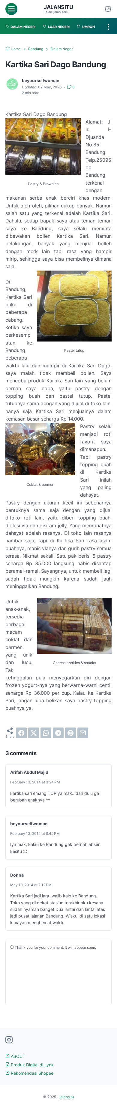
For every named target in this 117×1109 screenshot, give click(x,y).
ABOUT (17, 1056)
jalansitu (58, 7)
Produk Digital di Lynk (32, 1064)
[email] (82, 733)
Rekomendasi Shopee (31, 1073)
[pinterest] (70, 733)
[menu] (11, 9)
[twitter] (33, 733)
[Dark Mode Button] (108, 9)
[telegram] (58, 733)
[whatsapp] (45, 733)
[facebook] (21, 733)
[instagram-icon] (9, 1040)
